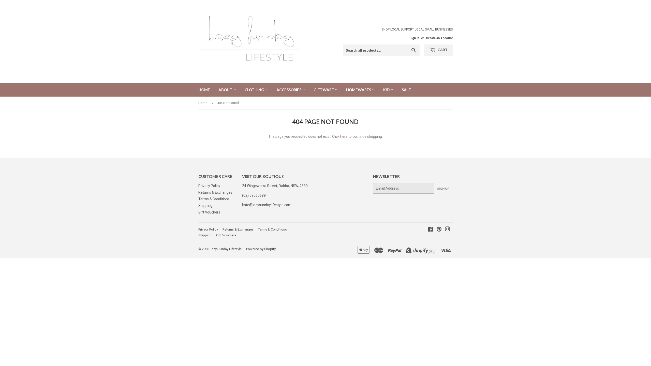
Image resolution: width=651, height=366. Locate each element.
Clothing (255, 89)
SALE (406, 89)
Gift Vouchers (209, 212)
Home (204, 89)
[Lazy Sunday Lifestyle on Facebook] (430, 230)
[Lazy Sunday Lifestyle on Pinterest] (439, 230)
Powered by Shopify (261, 249)
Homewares (359, 89)
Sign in (414, 38)
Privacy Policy (209, 186)
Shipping (205, 206)
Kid (386, 89)
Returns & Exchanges (215, 192)
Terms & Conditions (214, 199)
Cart (442, 50)
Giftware (324, 89)
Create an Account (439, 38)
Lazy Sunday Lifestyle (226, 249)
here (344, 136)
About (225, 89)
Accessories (289, 89)
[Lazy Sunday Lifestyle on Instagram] (447, 230)
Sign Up (443, 188)
